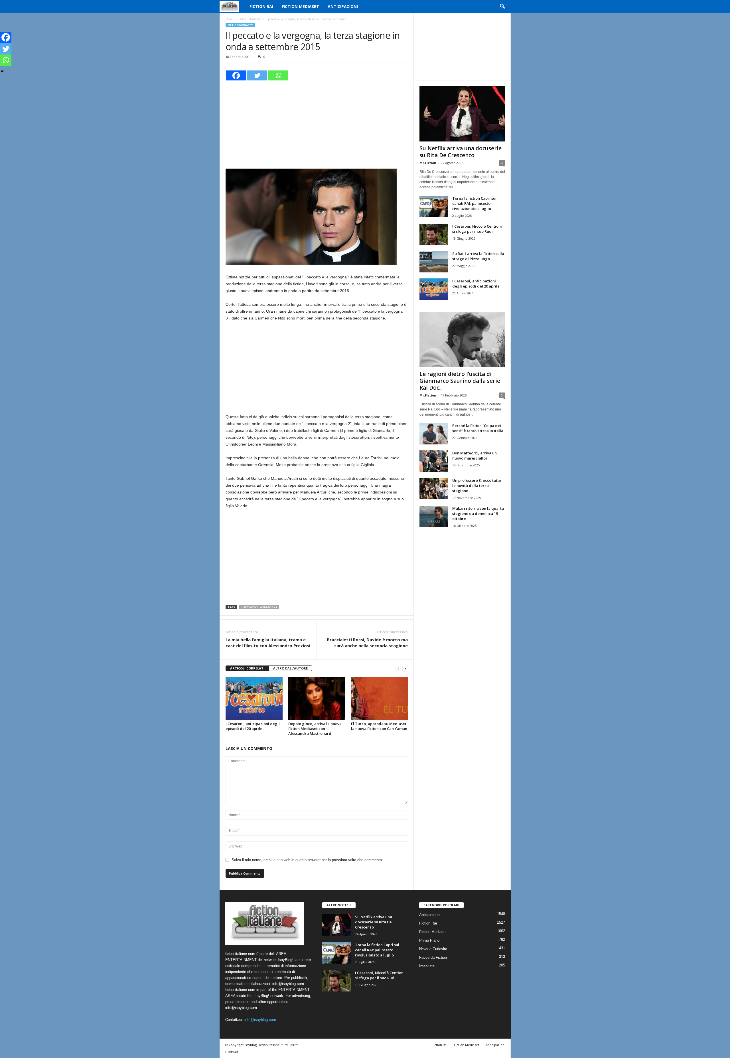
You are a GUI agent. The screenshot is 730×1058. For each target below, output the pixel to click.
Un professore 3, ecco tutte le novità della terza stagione (476, 485)
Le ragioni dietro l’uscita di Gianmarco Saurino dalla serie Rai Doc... (459, 380)
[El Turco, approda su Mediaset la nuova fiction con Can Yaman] (379, 698)
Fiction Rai (261, 6)
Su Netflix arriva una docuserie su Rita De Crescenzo (460, 152)
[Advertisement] (317, 124)
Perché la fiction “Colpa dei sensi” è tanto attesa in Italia (477, 428)
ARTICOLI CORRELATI (247, 668)
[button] (502, 6)
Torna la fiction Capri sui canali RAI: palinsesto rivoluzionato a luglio (474, 203)
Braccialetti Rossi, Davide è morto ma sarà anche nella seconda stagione (367, 642)
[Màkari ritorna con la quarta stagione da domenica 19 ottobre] (433, 516)
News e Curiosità (433, 949)
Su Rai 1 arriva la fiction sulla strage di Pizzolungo (478, 256)
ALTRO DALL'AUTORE (290, 668)
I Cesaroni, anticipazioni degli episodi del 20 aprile (253, 726)
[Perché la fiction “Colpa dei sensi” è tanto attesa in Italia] (433, 433)
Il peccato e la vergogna (259, 607)
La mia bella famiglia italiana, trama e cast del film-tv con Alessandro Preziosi (268, 642)
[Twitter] (257, 75)
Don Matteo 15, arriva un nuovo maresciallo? (474, 455)
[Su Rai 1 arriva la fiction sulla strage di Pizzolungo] (433, 261)
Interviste (427, 966)
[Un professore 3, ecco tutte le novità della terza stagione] (433, 488)
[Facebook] (236, 75)
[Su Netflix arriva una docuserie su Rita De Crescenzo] (462, 113)
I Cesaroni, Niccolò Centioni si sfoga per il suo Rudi (477, 229)
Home (229, 19)
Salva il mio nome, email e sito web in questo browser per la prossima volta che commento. (307, 860)
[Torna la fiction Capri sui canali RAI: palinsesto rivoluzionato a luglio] (433, 206)
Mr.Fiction (427, 163)
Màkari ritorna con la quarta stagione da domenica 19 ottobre (478, 513)
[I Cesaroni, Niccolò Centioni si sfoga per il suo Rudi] (433, 234)
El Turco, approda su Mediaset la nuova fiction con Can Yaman (379, 726)
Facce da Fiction (433, 957)
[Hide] (2, 71)
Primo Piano (429, 940)
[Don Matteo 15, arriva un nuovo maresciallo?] (433, 461)
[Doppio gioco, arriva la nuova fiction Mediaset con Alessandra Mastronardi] (316, 698)
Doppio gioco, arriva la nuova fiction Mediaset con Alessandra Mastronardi (315, 728)
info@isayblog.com (260, 1019)
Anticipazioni (343, 6)
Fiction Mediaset (300, 6)
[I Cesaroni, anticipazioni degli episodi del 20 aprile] (254, 698)
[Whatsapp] (278, 75)
